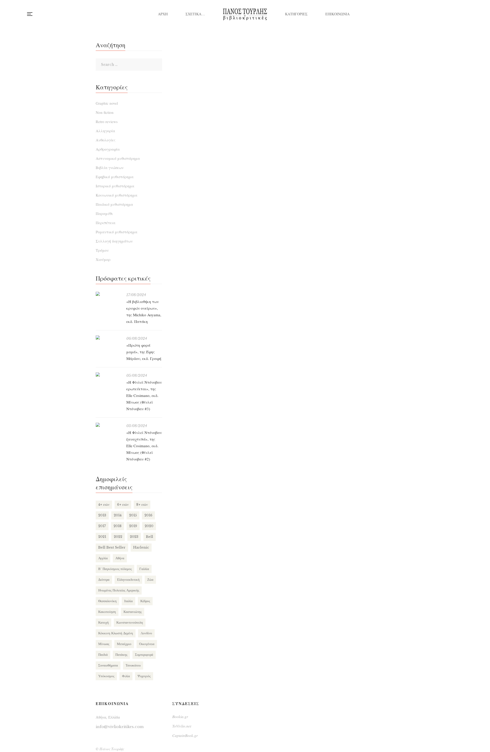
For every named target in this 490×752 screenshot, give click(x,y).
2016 (148, 515)
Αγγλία (103, 558)
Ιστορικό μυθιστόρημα (115, 185)
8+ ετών (142, 504)
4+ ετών (103, 504)
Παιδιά (103, 654)
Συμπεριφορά (144, 654)
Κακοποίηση (107, 612)
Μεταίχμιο (124, 644)
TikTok (463, 14)
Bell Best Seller (112, 547)
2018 (117, 526)
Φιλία (126, 676)
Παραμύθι (104, 213)
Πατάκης (121, 654)
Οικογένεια (146, 644)
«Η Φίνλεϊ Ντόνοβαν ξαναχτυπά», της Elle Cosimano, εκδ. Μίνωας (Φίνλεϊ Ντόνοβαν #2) (144, 446)
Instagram (442, 14)
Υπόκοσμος (106, 676)
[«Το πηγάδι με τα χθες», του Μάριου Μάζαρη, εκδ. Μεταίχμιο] (225, 119)
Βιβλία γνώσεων (110, 167)
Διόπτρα (103, 579)
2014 (117, 515)
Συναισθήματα (108, 665)
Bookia (452, 14)
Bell (149, 537)
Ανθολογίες (105, 139)
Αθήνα (119, 558)
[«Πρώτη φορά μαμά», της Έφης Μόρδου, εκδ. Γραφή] (108, 337)
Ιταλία (128, 601)
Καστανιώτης (133, 612)
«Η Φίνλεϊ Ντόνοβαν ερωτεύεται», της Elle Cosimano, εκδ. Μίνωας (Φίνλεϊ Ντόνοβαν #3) (144, 395)
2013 (102, 515)
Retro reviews (107, 121)
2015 (133, 515)
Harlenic (141, 547)
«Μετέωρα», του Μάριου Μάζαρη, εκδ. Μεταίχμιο (340, 185)
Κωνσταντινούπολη (129, 622)
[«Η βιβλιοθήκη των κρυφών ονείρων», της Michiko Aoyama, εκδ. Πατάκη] (108, 294)
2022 (118, 537)
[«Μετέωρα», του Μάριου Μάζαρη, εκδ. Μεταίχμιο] (340, 102)
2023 (134, 537)
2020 (149, 526)
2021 (102, 537)
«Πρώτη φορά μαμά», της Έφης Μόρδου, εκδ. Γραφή (143, 352)
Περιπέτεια (105, 222)
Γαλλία (144, 569)
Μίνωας (103, 644)
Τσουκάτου (133, 665)
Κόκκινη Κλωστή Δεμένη (115, 633)
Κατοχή (103, 622)
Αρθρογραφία (108, 149)
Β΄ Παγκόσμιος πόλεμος (115, 569)
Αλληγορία (105, 130)
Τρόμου (102, 250)
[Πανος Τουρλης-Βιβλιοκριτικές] (245, 14)
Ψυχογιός (144, 676)
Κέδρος (145, 601)
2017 (102, 526)
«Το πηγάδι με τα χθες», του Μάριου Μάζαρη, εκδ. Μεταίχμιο (226, 221)
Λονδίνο (146, 633)
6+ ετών (123, 504)
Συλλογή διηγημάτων (114, 241)
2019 (133, 526)
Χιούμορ (103, 259)
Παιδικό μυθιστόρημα (114, 204)
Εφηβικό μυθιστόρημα (114, 176)
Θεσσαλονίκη (107, 601)
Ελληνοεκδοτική (128, 579)
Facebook (431, 14)
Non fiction (105, 112)
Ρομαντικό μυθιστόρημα (116, 231)
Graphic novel (107, 103)
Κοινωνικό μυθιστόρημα (116, 195)
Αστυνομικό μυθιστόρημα (118, 158)
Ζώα (150, 579)
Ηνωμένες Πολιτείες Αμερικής (118, 590)
